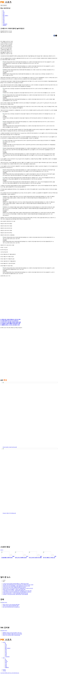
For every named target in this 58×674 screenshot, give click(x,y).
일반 (6, 651)
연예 (4, 581)
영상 (6, 655)
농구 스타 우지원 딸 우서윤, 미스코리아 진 (11, 606)
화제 (6, 665)
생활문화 (7, 667)
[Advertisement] (11, 290)
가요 (6, 663)
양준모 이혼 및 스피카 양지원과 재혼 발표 (11, 604)
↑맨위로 (4, 670)
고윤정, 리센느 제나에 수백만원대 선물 (10, 605)
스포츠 (4, 580)
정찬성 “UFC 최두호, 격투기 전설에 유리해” (11, 635)
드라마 (6, 661)
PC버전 (4, 669)
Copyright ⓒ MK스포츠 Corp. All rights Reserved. (9, 672)
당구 (6, 650)
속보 (6, 644)
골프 (6, 649)
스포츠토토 (7, 656)
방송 (6, 660)
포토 (6, 654)
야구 (6, 645)
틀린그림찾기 (7, 648)
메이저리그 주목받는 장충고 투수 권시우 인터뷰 (12, 633)
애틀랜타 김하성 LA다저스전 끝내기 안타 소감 (12, 632)
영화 (6, 662)
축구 (6, 647)
